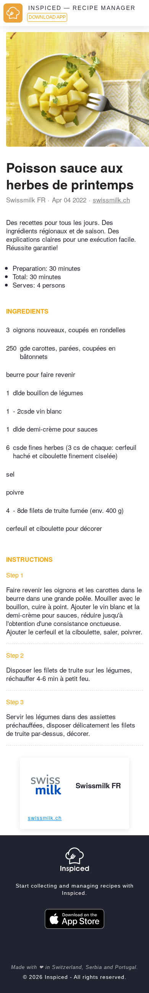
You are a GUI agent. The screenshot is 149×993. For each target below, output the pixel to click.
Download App (47, 17)
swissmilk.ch (111, 199)
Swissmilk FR (25, 199)
